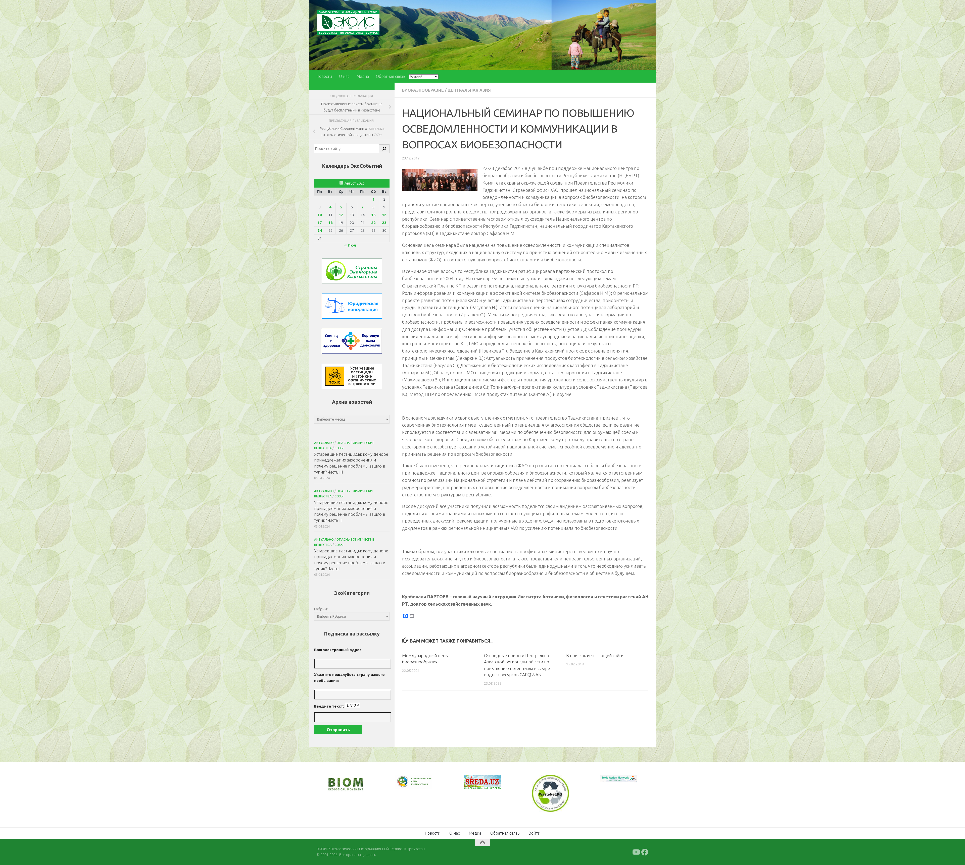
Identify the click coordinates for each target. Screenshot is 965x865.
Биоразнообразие (423, 90)
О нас (344, 76)
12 (341, 215)
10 (319, 215)
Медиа (362, 76)
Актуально (324, 442)
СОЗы (339, 448)
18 (330, 222)
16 (384, 215)
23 (384, 222)
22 (373, 222)
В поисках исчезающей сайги (594, 655)
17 (319, 222)
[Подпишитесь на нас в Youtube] (635, 851)
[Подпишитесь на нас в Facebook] (644, 851)
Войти (534, 832)
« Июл (350, 245)
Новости (324, 76)
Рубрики (321, 609)
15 (373, 215)
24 (319, 230)
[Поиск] (384, 148)
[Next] (422, 784)
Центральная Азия (469, 90)
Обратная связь (390, 76)
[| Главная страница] (348, 22)
